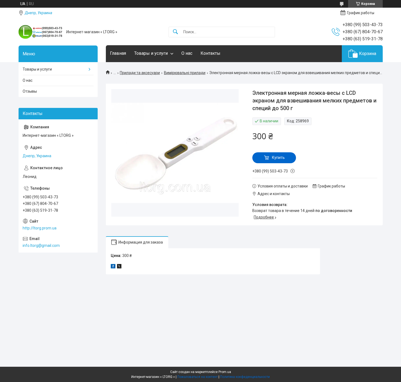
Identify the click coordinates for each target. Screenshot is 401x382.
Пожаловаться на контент (197, 377)
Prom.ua (225, 372)
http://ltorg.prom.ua (39, 228)
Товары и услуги (151, 53)
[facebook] (113, 267)
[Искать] (175, 32)
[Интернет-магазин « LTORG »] (40, 32)
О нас (186, 53)
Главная (118, 53)
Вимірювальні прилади (184, 73)
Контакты (210, 53)
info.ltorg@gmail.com (41, 245)
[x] (119, 267)
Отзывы (30, 91)
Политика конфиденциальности (245, 377)
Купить (278, 157)
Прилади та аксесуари (140, 73)
